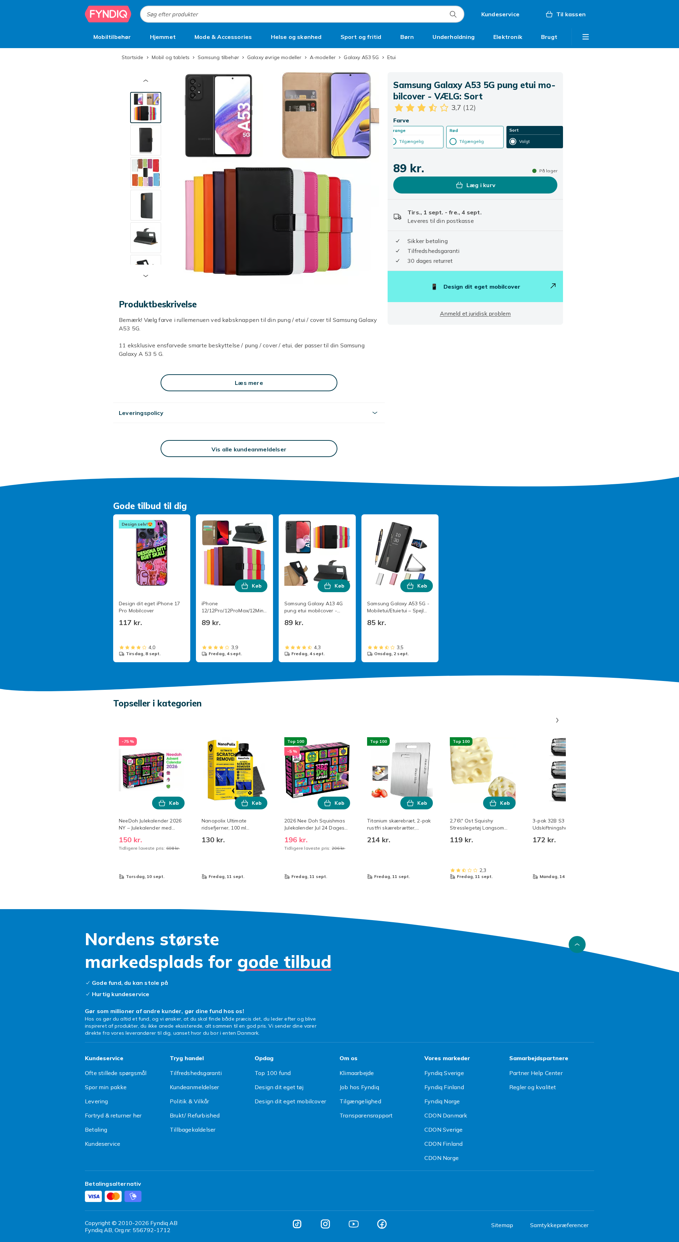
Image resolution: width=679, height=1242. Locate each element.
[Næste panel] (557, 720)
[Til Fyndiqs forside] (108, 14)
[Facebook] (382, 1224)
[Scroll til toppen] (577, 944)
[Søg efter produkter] (453, 14)
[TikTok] (297, 1224)
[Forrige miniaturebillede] (145, 80)
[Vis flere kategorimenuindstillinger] (585, 36)
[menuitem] (112, 36)
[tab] (145, 107)
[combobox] (302, 14)
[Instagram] (325, 1224)
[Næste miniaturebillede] (145, 275)
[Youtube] (353, 1224)
